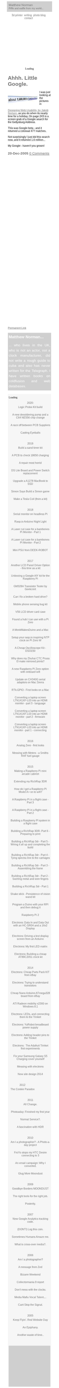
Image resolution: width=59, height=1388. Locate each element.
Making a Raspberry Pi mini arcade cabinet (30, 772)
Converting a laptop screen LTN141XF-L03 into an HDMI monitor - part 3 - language (30, 700)
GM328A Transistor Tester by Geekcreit (30, 588)
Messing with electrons (30, 1066)
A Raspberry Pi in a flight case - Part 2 (30, 811)
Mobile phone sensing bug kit (30, 604)
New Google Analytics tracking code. (30, 1220)
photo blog (39, 15)
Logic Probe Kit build (30, 407)
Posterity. (30, 1203)
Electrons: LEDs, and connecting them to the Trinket (30, 1015)
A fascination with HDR (30, 1127)
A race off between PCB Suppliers (30, 425)
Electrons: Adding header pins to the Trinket (30, 1036)
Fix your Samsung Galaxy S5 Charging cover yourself (30, 1057)
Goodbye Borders (22, 1188)
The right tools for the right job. (30, 1196)
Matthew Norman (21, 5)
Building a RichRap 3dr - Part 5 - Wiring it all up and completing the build (30, 844)
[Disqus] (29, 200)
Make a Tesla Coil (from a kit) (30, 499)
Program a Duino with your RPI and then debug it (30, 906)
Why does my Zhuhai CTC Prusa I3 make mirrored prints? (30, 660)
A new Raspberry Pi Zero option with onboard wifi (30, 670)
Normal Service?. (30, 1119)
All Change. (30, 1104)
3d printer (17, 15)
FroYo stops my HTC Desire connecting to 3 (30, 1154)
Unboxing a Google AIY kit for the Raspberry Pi (30, 577)
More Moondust (33, 1173)
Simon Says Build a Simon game (30, 491)
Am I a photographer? (30, 1259)
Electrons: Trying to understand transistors (30, 984)
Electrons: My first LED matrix (30, 946)
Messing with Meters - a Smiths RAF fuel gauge (30, 754)
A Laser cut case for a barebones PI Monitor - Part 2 (30, 541)
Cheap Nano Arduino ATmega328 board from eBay (30, 994)
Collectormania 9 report (30, 1282)
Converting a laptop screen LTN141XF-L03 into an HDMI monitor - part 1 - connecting (30, 727)
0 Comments (39, 153)
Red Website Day (37, 1319)
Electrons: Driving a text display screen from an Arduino (30, 937)
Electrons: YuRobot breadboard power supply (30, 1026)
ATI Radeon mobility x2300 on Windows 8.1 (30, 1005)
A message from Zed (30, 1267)
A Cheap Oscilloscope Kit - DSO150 (30, 649)
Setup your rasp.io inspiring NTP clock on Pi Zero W (30, 639)
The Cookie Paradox (22, 1089)
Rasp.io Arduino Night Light (30, 521)
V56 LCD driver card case (30, 611)
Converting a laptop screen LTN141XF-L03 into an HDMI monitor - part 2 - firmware (30, 714)
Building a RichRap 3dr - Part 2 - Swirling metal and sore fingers (30, 877)
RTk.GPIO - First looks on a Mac (30, 690)
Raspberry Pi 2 (30, 915)
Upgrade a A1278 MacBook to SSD (30, 482)
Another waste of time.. (30, 1335)
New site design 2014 (30, 1074)
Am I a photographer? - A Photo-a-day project (30, 1143)
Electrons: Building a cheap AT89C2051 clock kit (30, 955)
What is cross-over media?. (30, 1244)
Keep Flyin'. (20, 1319)
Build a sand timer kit (30, 447)
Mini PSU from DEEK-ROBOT (30, 550)
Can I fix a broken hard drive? (30, 596)
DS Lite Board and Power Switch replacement (30, 472)
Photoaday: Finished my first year (30, 1111)
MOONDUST (41, 1188)
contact (28, 18)
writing (28, 15)
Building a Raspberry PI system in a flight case (30, 822)
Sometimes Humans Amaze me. (30, 1236)
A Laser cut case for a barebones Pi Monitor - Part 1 (30, 530)
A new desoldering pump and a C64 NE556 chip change (30, 416)
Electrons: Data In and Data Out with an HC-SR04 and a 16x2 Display (30, 925)
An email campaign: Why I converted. (30, 1164)
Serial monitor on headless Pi (30, 514)
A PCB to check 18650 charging (30, 455)
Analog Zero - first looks (30, 745)
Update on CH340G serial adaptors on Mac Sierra (30, 681)
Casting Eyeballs (30, 432)
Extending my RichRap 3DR (30, 781)
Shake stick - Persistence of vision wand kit (30, 895)
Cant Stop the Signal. (30, 1304)
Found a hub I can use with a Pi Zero (30, 621)
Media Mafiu (21, 1297)
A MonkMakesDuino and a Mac (30, 629)
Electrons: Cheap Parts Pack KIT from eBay (30, 973)
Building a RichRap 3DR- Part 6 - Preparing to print (30, 832)
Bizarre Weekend (30, 1274)
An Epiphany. (30, 1327)
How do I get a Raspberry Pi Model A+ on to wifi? (30, 790)
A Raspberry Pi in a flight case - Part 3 (30, 801)
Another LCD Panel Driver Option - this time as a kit (30, 567)
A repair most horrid (30, 462)
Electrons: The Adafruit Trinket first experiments (30, 1047)
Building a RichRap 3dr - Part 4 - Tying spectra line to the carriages (30, 856)
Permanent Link (17, 328)
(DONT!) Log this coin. (30, 1229)
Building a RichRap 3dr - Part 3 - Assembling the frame (30, 867)
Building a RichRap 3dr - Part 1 (30, 886)
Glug (21, 1173)
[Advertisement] (29, 43)
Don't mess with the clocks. (30, 1289)
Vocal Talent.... (37, 1297)
